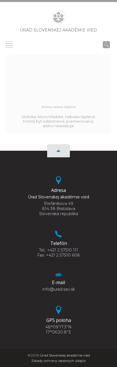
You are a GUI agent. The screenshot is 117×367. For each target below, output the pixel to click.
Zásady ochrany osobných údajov (58, 360)
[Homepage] (58, 19)
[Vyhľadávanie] (106, 44)
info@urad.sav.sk (58, 289)
